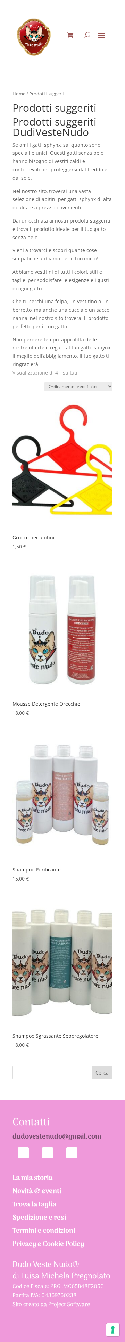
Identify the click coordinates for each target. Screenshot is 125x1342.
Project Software (69, 1304)
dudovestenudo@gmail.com (56, 1136)
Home (18, 93)
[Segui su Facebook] (47, 1152)
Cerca (102, 1072)
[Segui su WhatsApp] (23, 1152)
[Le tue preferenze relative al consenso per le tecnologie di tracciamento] (112, 1329)
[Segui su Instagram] (71, 1152)
